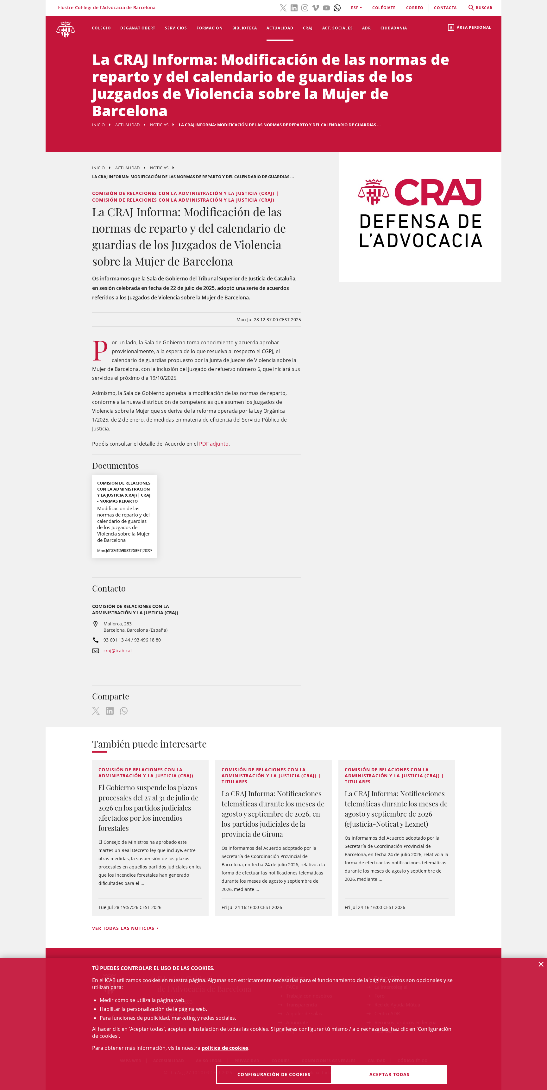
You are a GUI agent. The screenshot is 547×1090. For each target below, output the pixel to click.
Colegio (101, 28)
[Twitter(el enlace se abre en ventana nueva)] (283, 7)
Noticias (159, 125)
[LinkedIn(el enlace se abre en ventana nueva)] (294, 7)
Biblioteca (244, 28)
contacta (445, 7)
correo (415, 7)
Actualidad (280, 28)
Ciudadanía (393, 28)
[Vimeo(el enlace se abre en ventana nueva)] (315, 7)
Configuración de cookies (274, 1074)
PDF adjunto (214, 443)
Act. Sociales (337, 28)
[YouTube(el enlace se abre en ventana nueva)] (326, 7)
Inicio (98, 125)
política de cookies (225, 1047)
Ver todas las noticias (123, 928)
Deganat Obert (137, 28)
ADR (366, 28)
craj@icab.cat (118, 651)
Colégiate (384, 7)
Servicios (176, 28)
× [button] (541, 964)
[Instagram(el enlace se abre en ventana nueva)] (304, 7)
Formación (210, 28)
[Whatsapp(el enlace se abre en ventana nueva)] (337, 7)
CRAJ (308, 28)
